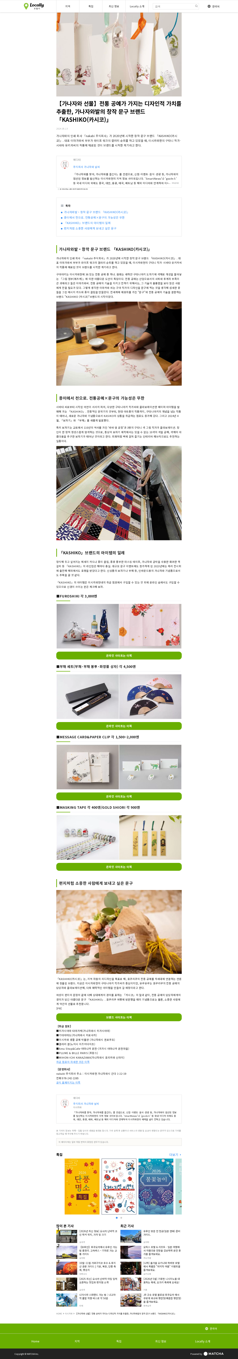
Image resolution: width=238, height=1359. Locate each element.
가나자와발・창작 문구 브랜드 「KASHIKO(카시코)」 (97, 212)
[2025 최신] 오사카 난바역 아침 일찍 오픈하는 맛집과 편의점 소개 (98, 1280)
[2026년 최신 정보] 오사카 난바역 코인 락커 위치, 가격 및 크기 (98, 1232)
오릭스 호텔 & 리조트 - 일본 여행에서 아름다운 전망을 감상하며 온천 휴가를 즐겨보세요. (162, 1250)
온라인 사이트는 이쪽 (119, 655)
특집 (119, 1341)
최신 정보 (160, 1341)
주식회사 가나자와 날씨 (86, 167)
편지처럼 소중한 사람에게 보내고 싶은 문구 (90, 228)
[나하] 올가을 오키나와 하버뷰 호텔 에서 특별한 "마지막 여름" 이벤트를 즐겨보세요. (161, 1266)
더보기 (174, 1154)
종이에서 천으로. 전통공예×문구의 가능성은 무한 (94, 217)
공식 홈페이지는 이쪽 (68, 1082)
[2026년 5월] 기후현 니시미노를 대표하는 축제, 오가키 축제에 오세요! (161, 1280)
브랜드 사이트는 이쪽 (119, 1017)
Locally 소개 (202, 1341)
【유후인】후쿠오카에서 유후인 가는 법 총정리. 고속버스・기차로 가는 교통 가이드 (98, 1250)
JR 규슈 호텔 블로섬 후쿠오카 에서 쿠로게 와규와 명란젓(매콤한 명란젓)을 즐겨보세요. (162, 1298)
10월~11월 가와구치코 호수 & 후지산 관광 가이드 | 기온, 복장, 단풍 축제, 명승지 (97, 1266)
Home (35, 1341)
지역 (77, 1341)
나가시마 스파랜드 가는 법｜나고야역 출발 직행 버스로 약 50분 (97, 1296)
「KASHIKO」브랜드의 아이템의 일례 (87, 223)
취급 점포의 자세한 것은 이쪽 (73, 1062)
